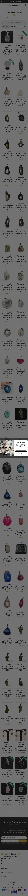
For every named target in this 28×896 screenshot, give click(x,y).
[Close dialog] (27, 440)
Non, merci (21, 453)
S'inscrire (21, 451)
